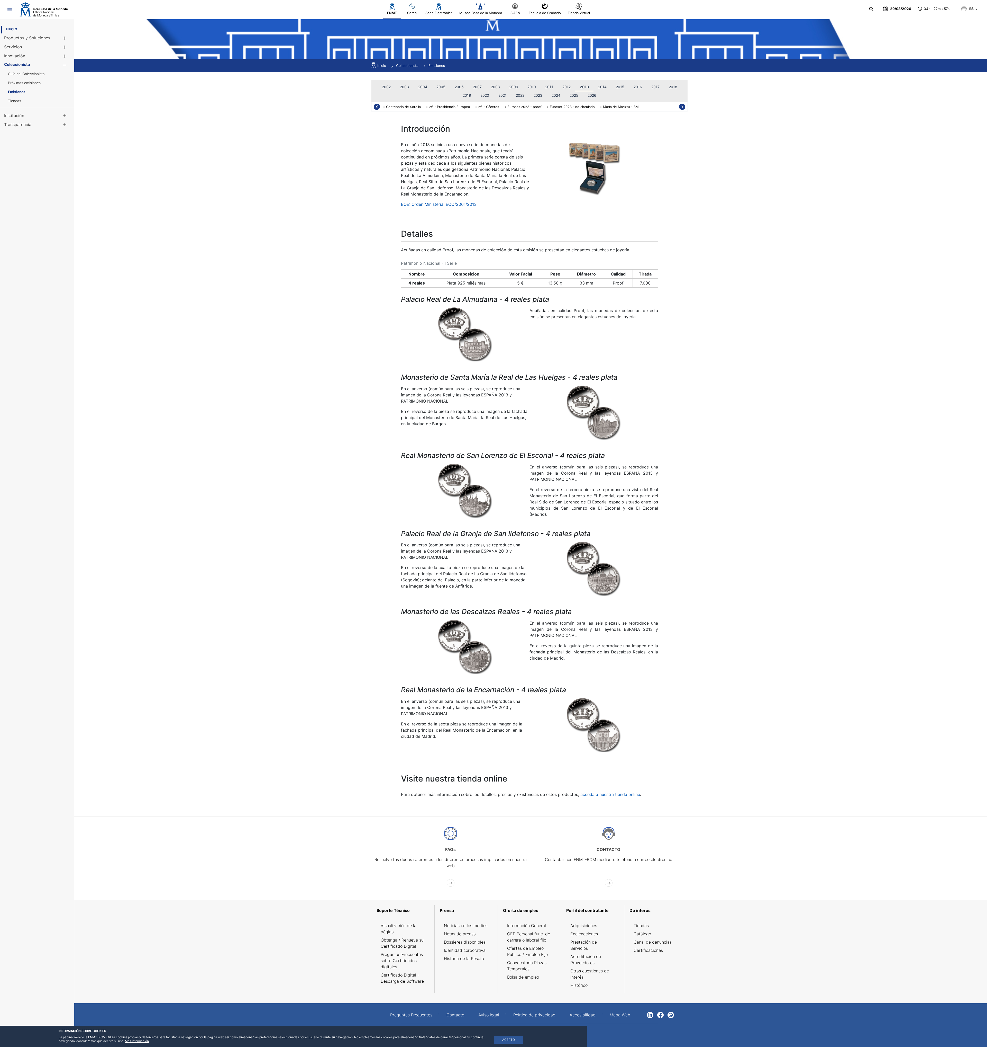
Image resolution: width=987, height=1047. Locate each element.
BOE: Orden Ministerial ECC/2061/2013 (439, 204)
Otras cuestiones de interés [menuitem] (589, 974)
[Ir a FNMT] (43, 9)
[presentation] (377, 107)
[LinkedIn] (650, 1014)
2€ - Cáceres (488, 107)
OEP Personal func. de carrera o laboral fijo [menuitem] (528, 937)
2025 (574, 95)
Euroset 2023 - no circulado (572, 107)
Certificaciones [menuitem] (648, 950)
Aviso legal (488, 1014)
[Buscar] (871, 9)
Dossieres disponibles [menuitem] (465, 942)
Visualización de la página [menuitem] (398, 928)
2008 (495, 87)
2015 (620, 87)
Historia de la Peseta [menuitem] (464, 958)
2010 (531, 87)
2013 (584, 87)
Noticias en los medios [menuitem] (465, 925)
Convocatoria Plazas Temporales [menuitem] (526, 965)
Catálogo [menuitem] (642, 933)
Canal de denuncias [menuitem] (653, 942)
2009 (513, 87)
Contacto (455, 1014)
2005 (440, 87)
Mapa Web (620, 1014)
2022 (520, 95)
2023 (538, 95)
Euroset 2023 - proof (524, 107)
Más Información (137, 1041)
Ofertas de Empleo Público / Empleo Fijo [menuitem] (527, 951)
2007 (477, 87)
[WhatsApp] (671, 1014)
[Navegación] (9, 9)
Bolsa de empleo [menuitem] (523, 977)
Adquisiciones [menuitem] (583, 925)
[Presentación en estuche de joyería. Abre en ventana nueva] (594, 168)
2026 (592, 95)
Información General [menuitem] (526, 925)
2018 (673, 87)
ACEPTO (508, 1040)
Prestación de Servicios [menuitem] (583, 945)
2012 (566, 87)
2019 (467, 95)
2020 (484, 95)
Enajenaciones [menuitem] (584, 933)
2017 (655, 87)
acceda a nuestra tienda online (610, 794)
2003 (404, 87)
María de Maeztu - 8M (621, 107)
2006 (459, 87)
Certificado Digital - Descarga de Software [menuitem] (402, 978)
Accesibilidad (583, 1014)
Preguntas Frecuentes (411, 1014)
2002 (386, 87)
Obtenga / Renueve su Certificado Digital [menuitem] (402, 943)
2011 (549, 87)
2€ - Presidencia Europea (449, 107)
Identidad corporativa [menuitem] (465, 950)
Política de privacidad (534, 1014)
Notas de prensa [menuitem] (460, 933)
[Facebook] (660, 1014)
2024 (556, 95)
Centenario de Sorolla (403, 107)
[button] (64, 38)
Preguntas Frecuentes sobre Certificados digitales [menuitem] (402, 960)
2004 (422, 87)
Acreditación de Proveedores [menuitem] (585, 959)
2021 (502, 95)
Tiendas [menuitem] (641, 925)
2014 (602, 87)
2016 (638, 87)
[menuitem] (11, 29)
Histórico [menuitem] (579, 985)
